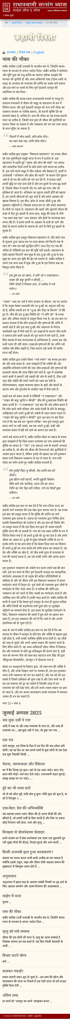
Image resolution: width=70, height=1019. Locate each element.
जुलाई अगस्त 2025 (34, 23)
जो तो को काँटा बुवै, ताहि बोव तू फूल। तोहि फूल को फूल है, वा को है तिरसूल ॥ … (34, 796)
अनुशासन (9, 877)
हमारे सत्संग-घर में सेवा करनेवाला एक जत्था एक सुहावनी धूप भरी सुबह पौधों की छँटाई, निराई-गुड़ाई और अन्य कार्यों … (33, 840)
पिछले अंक (24, 53)
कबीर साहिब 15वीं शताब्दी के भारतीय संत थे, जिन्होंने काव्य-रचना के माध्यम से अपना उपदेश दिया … (33, 920)
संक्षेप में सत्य (11, 897)
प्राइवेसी (30, 1016)
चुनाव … (7, 902)
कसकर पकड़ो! (13, 972)
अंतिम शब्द (10, 996)
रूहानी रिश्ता (17, 23)
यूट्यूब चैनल (38, 1016)
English (39, 53)
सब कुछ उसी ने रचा (16, 721)
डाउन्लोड (11, 53)
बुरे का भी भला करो (16, 789)
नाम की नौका (11, 912)
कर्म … (6, 962)
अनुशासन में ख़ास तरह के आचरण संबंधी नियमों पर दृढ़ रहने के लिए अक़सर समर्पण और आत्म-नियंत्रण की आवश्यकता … (34, 884)
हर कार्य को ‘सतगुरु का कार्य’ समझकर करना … (27, 1001)
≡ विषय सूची (8, 16)
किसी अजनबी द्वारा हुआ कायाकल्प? (27, 853)
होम (6, 23)
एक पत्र (7, 741)
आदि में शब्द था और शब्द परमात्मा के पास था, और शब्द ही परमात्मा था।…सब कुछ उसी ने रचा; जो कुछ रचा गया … (32, 728)
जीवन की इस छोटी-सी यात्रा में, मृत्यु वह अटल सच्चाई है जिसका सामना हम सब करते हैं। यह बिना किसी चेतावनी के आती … (32, 942)
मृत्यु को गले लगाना (15, 932)
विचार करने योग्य (14, 956)
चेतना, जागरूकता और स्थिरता (23, 765)
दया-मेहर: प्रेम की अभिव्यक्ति (22, 809)
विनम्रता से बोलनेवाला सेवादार (23, 833)
